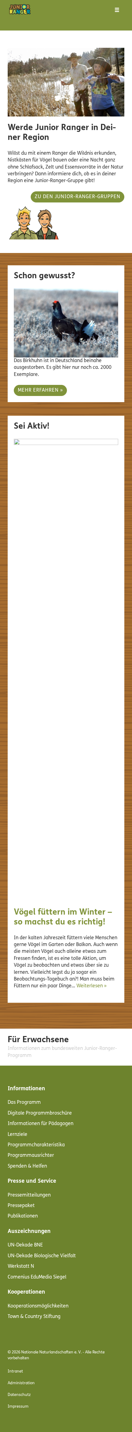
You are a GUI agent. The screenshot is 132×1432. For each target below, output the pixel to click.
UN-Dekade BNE (25, 1245)
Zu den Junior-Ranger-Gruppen (77, 196)
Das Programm (24, 1102)
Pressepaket (21, 1205)
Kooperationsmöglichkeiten (38, 1306)
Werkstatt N (21, 1266)
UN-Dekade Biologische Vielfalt (42, 1256)
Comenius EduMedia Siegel (37, 1277)
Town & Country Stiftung (34, 1316)
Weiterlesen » (91, 986)
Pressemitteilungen (29, 1195)
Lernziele (17, 1134)
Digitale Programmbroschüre (40, 1113)
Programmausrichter (31, 1155)
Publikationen (23, 1216)
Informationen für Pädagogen (40, 1123)
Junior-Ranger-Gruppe (59, 180)
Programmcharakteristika (36, 1145)
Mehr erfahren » (40, 390)
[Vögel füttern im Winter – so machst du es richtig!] (66, 670)
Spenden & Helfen (27, 1166)
